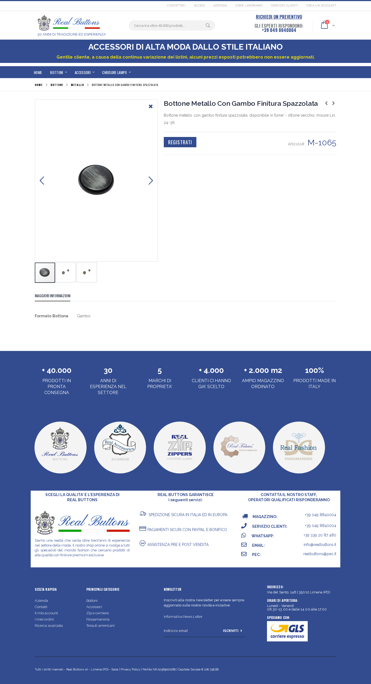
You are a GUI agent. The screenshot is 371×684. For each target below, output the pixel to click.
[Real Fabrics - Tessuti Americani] (239, 474)
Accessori (94, 607)
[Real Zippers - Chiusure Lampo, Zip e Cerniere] (179, 474)
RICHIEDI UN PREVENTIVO (279, 16)
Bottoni (92, 601)
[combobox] (171, 25)
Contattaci (176, 5)
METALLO (77, 85)
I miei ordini (44, 619)
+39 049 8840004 (279, 30)
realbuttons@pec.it (319, 554)
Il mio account (46, 613)
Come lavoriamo (249, 5)
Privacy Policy (130, 669)
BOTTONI (57, 85)
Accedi (199, 5)
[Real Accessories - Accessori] (119, 474)
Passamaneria (97, 619)
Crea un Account (321, 5)
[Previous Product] (326, 103)
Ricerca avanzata (49, 626)
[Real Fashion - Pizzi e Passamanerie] (298, 474)
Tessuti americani (100, 626)
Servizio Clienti (284, 5)
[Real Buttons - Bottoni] (60, 474)
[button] (151, 110)
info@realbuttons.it (320, 544)
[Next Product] (333, 103)
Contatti (41, 607)
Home (39, 85)
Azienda (220, 5)
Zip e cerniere (97, 613)
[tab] (56, 296)
